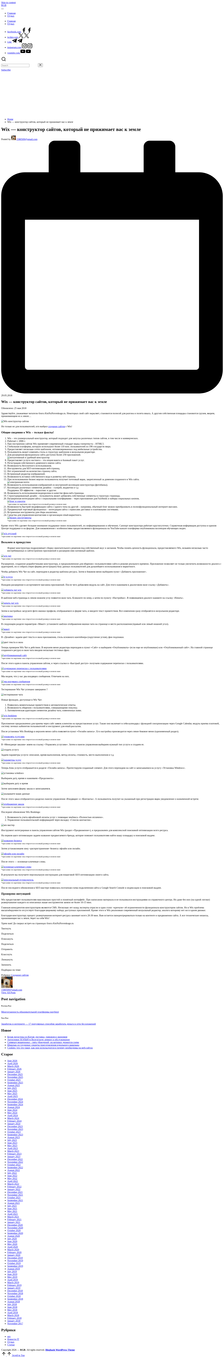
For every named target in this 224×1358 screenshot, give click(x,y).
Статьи (11, 1344)
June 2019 (12, 1274)
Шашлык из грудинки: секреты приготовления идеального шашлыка (43, 1045)
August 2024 (13, 1107)
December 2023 (15, 1126)
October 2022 (14, 1164)
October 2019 (14, 1263)
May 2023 (12, 1145)
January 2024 (13, 1123)
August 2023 (13, 1137)
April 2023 (12, 1148)
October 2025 (14, 1080)
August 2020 (13, 1236)
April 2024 (12, 1115)
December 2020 (15, 1225)
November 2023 (15, 1129)
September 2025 (15, 1082)
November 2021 (15, 1195)
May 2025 (12, 1093)
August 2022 (13, 1170)
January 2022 (13, 1189)
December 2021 (15, 1192)
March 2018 (13, 1315)
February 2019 (14, 1285)
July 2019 (12, 1271)
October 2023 (14, 1132)
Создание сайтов (20, 975)
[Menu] (2, 8)
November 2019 (15, 1260)
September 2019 (15, 1266)
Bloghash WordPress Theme (60, 1350)
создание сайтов (56, 426)
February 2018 (14, 1318)
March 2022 (13, 1184)
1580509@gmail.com (11, 990)
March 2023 (13, 1151)
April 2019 (12, 1279)
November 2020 (15, 1227)
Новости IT (13, 1339)
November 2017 (15, 1323)
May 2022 (12, 1178)
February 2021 (14, 1219)
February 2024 (14, 1121)
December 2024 (15, 1099)
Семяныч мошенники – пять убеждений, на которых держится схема (43, 1042)
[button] (33, 65)
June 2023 (12, 1143)
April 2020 (12, 1247)
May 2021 (12, 1211)
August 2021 (13, 1203)
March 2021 (13, 1216)
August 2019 (13, 1268)
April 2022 (12, 1181)
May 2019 (12, 1277)
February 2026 (14, 1069)
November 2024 (15, 1101)
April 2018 (12, 1312)
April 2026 (12, 1063)
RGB (3, 5)
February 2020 (14, 1252)
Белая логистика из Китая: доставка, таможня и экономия (37, 1037)
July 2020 (12, 1238)
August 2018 (13, 1301)
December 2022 (15, 1159)
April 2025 (12, 1096)
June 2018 (12, 1307)
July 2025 (12, 1088)
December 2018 (15, 1290)
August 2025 (13, 1085)
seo (9, 1336)
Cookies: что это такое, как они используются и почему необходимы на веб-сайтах (50, 1047)
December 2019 (15, 1258)
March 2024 (13, 1118)
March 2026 (13, 1066)
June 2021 (12, 1208)
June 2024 (12, 1110)
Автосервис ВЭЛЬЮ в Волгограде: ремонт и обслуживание (38, 1039)
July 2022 (12, 1173)
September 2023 (15, 1134)
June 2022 (12, 1175)
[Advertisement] (112, 94)
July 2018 (12, 1304)
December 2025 (15, 1074)
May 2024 (12, 1112)
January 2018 (13, 1321)
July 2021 (12, 1206)
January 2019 (13, 1288)
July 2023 (12, 1140)
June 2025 (12, 1091)
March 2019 (13, 1282)
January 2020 (13, 1255)
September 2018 (15, 1299)
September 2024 (15, 1104)
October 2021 (14, 1197)
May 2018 (12, 1310)
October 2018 (14, 1296)
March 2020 (13, 1249)
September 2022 (15, 1167)
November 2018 (15, 1293)
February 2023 (14, 1154)
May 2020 (12, 1244)
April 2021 (12, 1214)
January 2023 (13, 1156)
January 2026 (13, 1071)
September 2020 (15, 1233)
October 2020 (14, 1230)
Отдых (10, 1342)
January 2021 (13, 1222)
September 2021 (15, 1200)
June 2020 (12, 1241)
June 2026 (12, 1060)
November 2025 (15, 1077)
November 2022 (15, 1162)
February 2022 (14, 1186)
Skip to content (8, 2)
